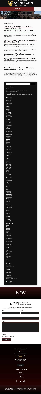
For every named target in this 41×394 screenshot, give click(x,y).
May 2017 (8, 158)
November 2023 (9, 103)
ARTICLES (8, 229)
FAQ (7, 250)
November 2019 (9, 124)
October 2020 (8, 115)
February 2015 (8, 191)
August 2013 (8, 210)
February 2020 (8, 121)
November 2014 (9, 195)
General (7, 254)
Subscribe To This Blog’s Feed (10, 282)
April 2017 (8, 159)
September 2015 (9, 180)
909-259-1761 (17, 8)
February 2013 (8, 219)
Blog (7, 232)
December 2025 (9, 98)
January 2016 (8, 174)
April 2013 (8, 216)
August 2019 (8, 127)
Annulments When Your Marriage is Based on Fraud (19, 55)
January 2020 (8, 122)
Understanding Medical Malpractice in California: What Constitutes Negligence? (19, 94)
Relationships (8, 271)
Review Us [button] (20, 365)
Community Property (9, 238)
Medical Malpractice (9, 263)
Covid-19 (7, 242)
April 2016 (8, 173)
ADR (7, 226)
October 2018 (8, 133)
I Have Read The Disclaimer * (9, 336)
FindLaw (20, 390)
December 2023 (9, 101)
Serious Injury (8, 88)
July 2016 (7, 170)
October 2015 (8, 179)
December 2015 (9, 176)
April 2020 (8, 119)
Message (3, 321)
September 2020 (9, 116)
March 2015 (8, 189)
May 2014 (8, 201)
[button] (37, 9)
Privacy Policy (17, 389)
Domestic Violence (9, 248)
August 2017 (8, 153)
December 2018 (9, 130)
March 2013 (8, 217)
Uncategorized (6, 45)
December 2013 (9, 205)
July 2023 (7, 106)
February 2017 (8, 162)
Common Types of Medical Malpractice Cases (14, 93)
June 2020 (8, 118)
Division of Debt (9, 244)
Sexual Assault (8, 272)
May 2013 (8, 214)
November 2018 (9, 131)
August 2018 (8, 136)
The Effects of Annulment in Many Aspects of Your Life (18, 27)
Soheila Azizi (8, 274)
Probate (7, 268)
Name (3, 310)
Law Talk (7, 259)
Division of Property (23, 31)
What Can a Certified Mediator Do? (12, 91)
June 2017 (8, 156)
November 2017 (9, 149)
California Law (6, 31)
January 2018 (8, 146)
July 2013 (7, 211)
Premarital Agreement (10, 266)
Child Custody (12, 31)
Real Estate (8, 269)
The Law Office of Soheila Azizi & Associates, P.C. (18, 30)
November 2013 (9, 207)
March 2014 (8, 204)
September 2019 (9, 125)
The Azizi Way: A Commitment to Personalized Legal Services (16, 90)
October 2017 (8, 150)
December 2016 (9, 165)
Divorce (29, 31)
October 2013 (8, 208)
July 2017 (7, 155)
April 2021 (8, 110)
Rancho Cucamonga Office (20, 355)
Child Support (17, 31)
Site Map (12, 389)
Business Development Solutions (28, 389)
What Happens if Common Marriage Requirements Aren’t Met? (19, 68)
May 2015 (8, 186)
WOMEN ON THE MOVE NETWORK (12, 278)
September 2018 (9, 134)
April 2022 (8, 107)
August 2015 (8, 182)
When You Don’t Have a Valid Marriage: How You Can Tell (20, 41)
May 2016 (8, 171)
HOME (7, 257)
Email (22, 310)
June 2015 (8, 185)
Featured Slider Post (9, 251)
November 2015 (9, 177)
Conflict (7, 239)
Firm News (8, 253)
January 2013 (8, 220)
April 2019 (8, 128)
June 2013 (8, 213)
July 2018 (7, 137)
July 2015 (7, 183)
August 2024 (8, 100)
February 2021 (8, 112)
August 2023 (8, 104)
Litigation (7, 260)
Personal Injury (8, 265)
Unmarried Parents (9, 277)
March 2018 (8, 143)
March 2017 (8, 161)
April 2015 (8, 188)
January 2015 (8, 192)
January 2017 (8, 164)
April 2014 (8, 202)
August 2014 (8, 198)
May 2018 (8, 140)
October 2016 (8, 168)
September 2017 (9, 152)
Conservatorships (9, 241)
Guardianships (8, 256)
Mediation (8, 262)
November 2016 (9, 167)
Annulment (34, 30)
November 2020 (9, 113)
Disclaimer (4, 334)
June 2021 (8, 109)
